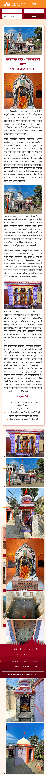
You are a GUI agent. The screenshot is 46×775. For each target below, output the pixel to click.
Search (33, 16)
